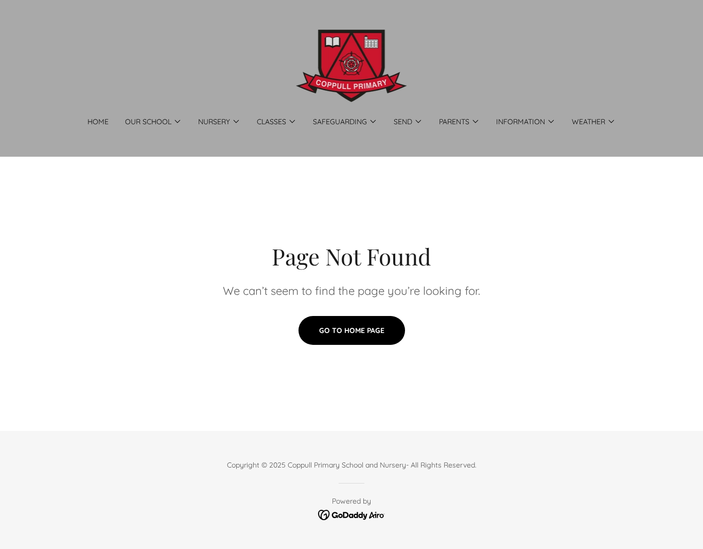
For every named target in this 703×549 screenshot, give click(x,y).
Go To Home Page (351, 330)
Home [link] (98, 121)
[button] (153, 121)
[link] (352, 65)
